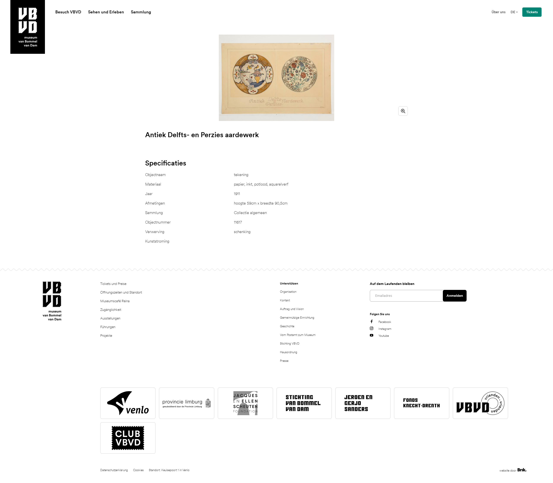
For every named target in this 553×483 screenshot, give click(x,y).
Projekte (106, 336)
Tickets (532, 12)
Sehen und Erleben (106, 12)
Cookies (138, 470)
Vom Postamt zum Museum (298, 335)
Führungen (107, 327)
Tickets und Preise (113, 284)
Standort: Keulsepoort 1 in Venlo (169, 470)
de (513, 12)
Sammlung (141, 12)
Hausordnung (288, 352)
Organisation (288, 291)
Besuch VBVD (68, 12)
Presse (284, 360)
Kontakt (285, 300)
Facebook (384, 322)
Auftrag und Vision (292, 309)
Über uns (498, 12)
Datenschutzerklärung (114, 470)
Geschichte (287, 326)
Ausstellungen (110, 318)
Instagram (384, 328)
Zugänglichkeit (110, 310)
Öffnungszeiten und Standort (121, 292)
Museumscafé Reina (115, 301)
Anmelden (455, 296)
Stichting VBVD (289, 343)
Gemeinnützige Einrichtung (297, 317)
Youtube (383, 335)
